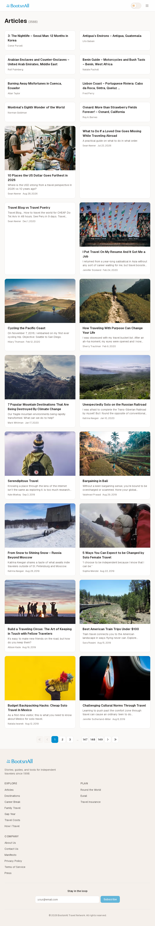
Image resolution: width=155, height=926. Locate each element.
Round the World (91, 789)
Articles (9, 789)
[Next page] (107, 739)
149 (100, 739)
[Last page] (115, 739)
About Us (10, 842)
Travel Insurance (91, 802)
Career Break (12, 802)
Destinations (12, 796)
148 (92, 739)
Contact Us (11, 849)
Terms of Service (15, 867)
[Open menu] (147, 5)
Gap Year (10, 814)
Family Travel (12, 808)
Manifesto (10, 855)
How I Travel (12, 826)
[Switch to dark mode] (136, 6)
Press (8, 873)
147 (85, 739)
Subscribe (110, 899)
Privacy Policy (13, 861)
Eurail (84, 796)
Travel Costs (12, 820)
